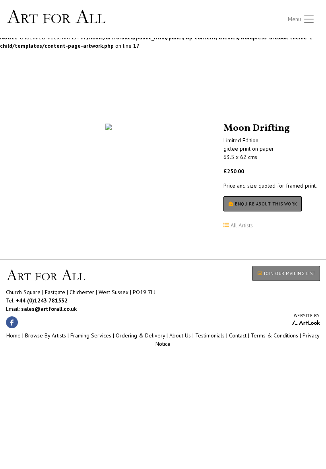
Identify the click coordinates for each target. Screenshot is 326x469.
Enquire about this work (265, 204)
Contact (237, 335)
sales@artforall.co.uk (49, 308)
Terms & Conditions (274, 335)
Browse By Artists (45, 335)
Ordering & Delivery (140, 335)
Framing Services (90, 335)
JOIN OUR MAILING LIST (289, 273)
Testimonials (210, 335)
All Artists (19, 101)
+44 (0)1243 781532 (42, 300)
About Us (180, 335)
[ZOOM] (109, 127)
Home (13, 335)
